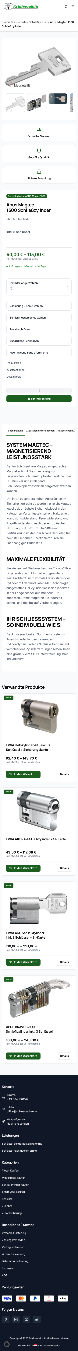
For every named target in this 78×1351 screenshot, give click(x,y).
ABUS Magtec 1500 (35, 196)
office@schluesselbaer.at (22, 1111)
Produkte (21, 22)
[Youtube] (26, 1319)
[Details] (39, 716)
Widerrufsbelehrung (14, 1254)
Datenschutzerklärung (15, 1261)
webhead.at (54, 1345)
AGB (4, 1275)
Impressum (8, 1268)
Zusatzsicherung (12, 1213)
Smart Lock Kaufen (13, 1191)
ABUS (9, 979)
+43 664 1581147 (17, 1099)
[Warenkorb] (65, 6)
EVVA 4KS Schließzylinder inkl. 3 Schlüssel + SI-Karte (25, 935)
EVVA (9, 697)
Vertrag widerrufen (13, 1247)
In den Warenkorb (39, 398)
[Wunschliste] (72, 6)
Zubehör (7, 1205)
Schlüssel (7, 1198)
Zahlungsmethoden (13, 1239)
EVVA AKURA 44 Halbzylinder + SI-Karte (36, 839)
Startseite (7, 22)
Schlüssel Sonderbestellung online (22, 1143)
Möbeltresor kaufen (13, 1177)
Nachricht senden (18, 1123)
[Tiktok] (37, 1319)
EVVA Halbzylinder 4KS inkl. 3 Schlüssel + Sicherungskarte (28, 747)
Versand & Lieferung (14, 1232)
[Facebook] (5, 1319)
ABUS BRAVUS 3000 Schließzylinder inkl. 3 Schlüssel (29, 1029)
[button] (7, 1344)
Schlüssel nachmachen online (19, 1150)
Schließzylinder (38, 22)
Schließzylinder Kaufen (15, 1184)
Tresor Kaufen (10, 1170)
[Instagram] (16, 1319)
